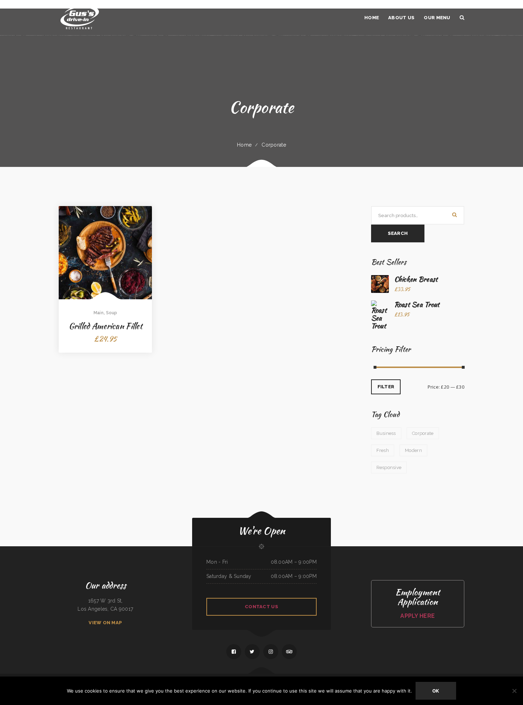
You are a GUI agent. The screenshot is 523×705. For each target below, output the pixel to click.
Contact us (261, 606)
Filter (386, 386)
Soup (111, 312)
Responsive (389, 467)
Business (386, 433)
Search (398, 233)
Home (244, 145)
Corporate (274, 145)
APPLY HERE (417, 615)
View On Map (105, 622)
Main (99, 312)
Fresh (382, 450)
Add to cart (105, 276)
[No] (514, 690)
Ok (435, 691)
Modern (413, 450)
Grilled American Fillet (105, 326)
